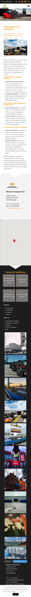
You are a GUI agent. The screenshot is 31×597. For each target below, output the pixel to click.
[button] (5, 56)
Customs (7, 314)
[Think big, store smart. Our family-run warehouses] (15, 502)
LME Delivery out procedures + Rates (9, 295)
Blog (6, 329)
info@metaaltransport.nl (14, 208)
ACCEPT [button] (15, 594)
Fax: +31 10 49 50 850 (12, 206)
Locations (8, 325)
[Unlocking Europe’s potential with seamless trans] (15, 411)
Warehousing (9, 308)
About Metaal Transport (12, 321)
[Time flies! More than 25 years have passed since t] (15, 525)
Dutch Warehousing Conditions (22, 295)
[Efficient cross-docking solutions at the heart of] (15, 457)
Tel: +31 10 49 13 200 (12, 204)
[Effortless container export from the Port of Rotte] (15, 389)
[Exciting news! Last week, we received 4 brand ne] (15, 366)
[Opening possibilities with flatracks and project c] (15, 434)
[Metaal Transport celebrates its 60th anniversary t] (15, 343)
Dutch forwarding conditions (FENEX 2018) (9, 280)
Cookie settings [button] (22, 591)
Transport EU (9, 310)
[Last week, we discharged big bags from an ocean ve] (15, 548)
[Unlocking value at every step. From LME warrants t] (15, 480)
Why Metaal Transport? (12, 323)
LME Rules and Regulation (22, 280)
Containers (8, 312)
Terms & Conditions (11, 327)
